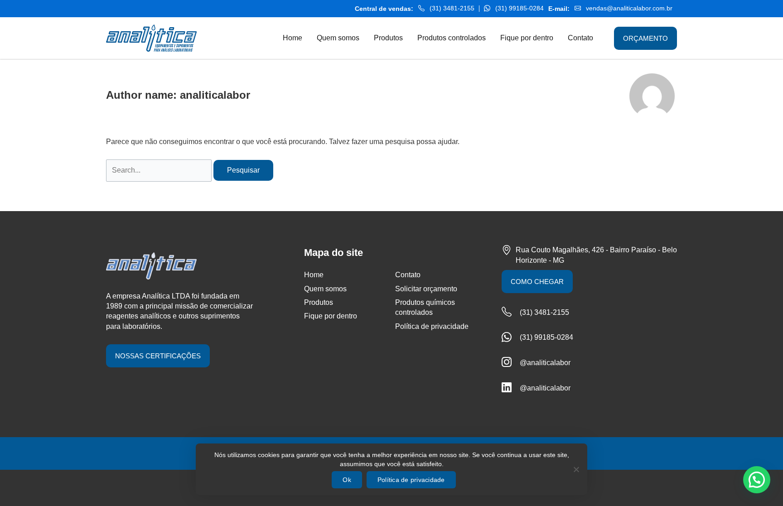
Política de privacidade (432, 326)
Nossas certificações (158, 356)
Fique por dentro (330, 316)
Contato (407, 275)
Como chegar (537, 281)
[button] (756, 479)
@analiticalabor (545, 362)
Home (314, 275)
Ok (347, 479)
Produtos (318, 302)
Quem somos (325, 289)
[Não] (575, 469)
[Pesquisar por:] (159, 170)
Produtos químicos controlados (425, 307)
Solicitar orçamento (426, 289)
